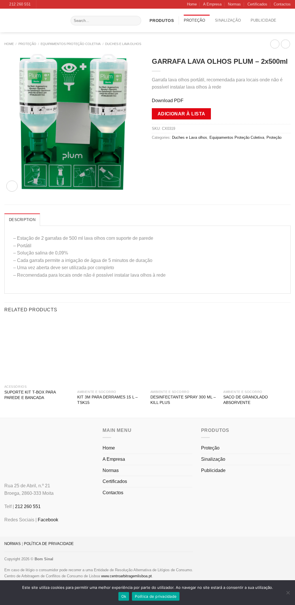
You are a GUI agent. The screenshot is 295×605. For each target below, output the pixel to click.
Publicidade (264, 20)
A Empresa (212, 4)
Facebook (48, 519)
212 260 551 (28, 506)
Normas (234, 4)
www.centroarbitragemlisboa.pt (126, 576)
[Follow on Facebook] (41, 4)
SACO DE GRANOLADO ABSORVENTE (245, 400)
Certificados (257, 4)
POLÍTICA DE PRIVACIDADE (49, 544)
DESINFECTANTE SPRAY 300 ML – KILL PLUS (183, 400)
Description (22, 220)
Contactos (282, 4)
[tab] (22, 219)
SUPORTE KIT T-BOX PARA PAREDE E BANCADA (30, 395)
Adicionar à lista (181, 113)
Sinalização (228, 20)
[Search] (136, 21)
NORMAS (12, 544)
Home (192, 4)
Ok (123, 596)
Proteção (194, 20)
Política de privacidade (156, 596)
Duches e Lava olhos (123, 44)
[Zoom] (12, 186)
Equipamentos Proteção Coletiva (71, 44)
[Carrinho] (288, 20)
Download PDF (168, 100)
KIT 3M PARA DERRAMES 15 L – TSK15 (107, 400)
